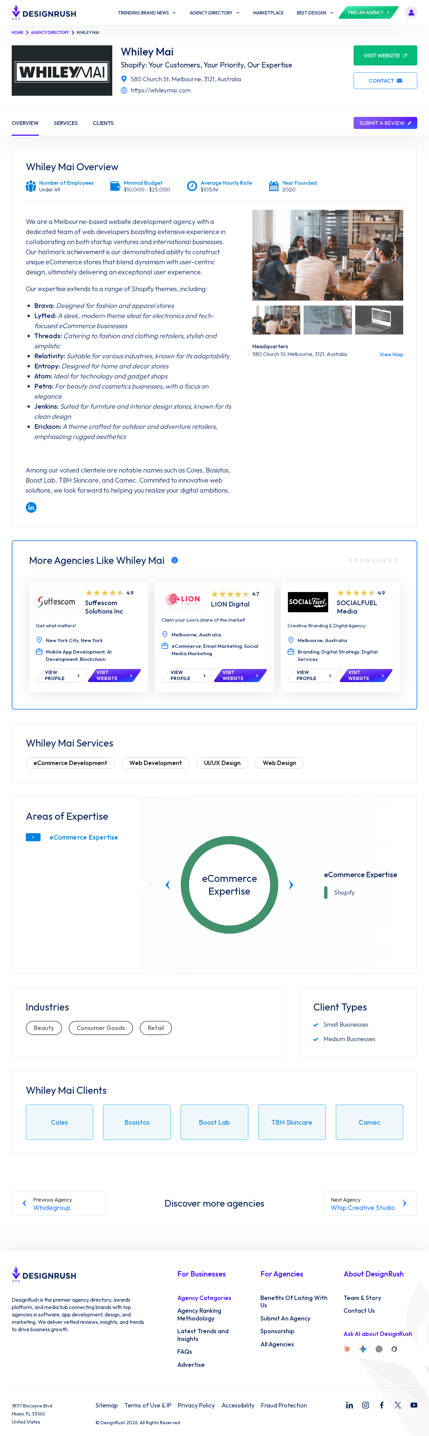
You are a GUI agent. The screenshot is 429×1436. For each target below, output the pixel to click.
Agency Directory (50, 32)
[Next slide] (291, 885)
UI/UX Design (222, 763)
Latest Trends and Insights (203, 1335)
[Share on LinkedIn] (31, 507)
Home (17, 32)
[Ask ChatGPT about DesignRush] (379, 1349)
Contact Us (359, 1310)
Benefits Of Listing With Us (293, 1301)
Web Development (155, 763)
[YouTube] (414, 1405)
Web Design (279, 763)
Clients (103, 123)
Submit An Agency (285, 1318)
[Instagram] (365, 1405)
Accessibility (238, 1405)
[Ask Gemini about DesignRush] (363, 1349)
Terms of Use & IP (147, 1405)
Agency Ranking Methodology (199, 1314)
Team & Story (362, 1298)
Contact (381, 80)
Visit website (382, 55)
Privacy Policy (196, 1405)
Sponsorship (277, 1331)
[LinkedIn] (349, 1405)
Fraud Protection (284, 1405)
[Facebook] (381, 1405)
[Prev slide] (168, 885)
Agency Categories (204, 1298)
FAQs (184, 1351)
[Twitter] (397, 1405)
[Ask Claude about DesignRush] (347, 1349)
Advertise (191, 1364)
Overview (25, 123)
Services (66, 123)
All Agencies (277, 1344)
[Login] (411, 12)
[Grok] (394, 1349)
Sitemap (107, 1405)
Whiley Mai (147, 51)
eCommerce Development (70, 763)
